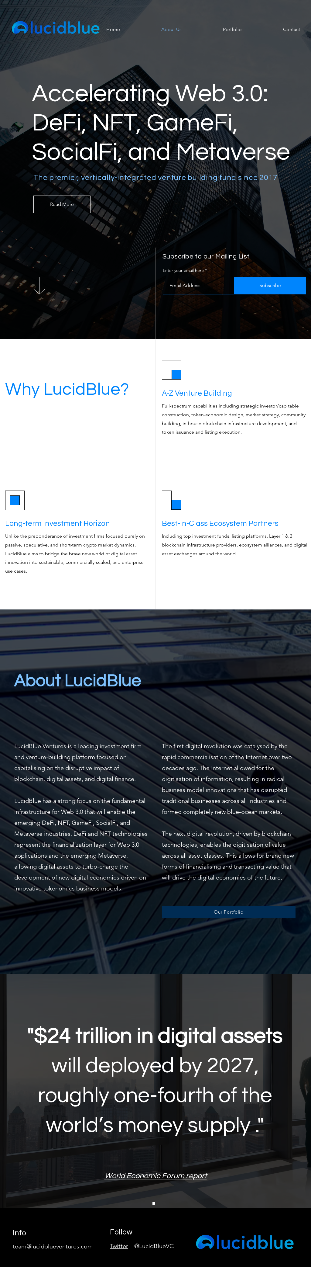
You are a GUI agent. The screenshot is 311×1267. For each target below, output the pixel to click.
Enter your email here (183, 270)
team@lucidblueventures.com (53, 1246)
